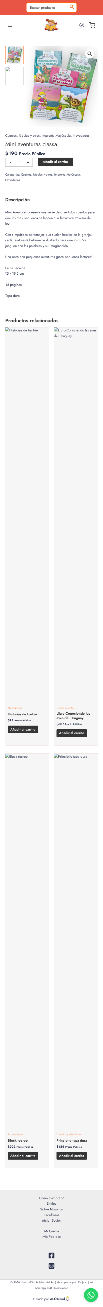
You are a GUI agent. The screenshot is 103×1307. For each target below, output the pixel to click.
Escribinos (51, 1214)
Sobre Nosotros (51, 1209)
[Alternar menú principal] (10, 25)
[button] (89, 53)
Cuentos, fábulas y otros (22, 135)
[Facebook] (51, 1255)
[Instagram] (51, 1265)
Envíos (51, 1203)
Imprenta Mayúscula (56, 135)
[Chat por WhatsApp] (91, 1295)
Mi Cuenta (51, 1231)
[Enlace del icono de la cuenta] (81, 25)
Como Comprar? (51, 1197)
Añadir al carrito (55, 161)
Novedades (81, 135)
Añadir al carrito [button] (23, 729)
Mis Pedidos (51, 1236)
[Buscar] (72, 7)
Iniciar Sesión (52, 1220)
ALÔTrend (57, 1299)
